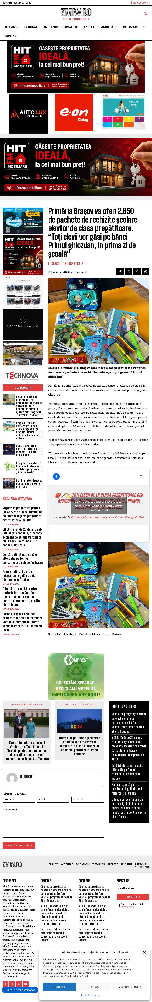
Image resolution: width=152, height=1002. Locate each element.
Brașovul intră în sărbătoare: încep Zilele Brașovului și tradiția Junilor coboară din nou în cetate (27, 430)
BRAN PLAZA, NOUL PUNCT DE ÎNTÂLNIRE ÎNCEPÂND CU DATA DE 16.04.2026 (28, 450)
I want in (131, 897)
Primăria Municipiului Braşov (90, 517)
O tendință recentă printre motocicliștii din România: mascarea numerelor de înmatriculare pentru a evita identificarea (21, 597)
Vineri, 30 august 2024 (129, 517)
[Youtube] (26, 984)
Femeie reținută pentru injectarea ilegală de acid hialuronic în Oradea (19, 575)
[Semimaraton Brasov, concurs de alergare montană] (9, 483)
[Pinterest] (137, 271)
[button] (144, 952)
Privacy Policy (127, 906)
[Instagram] (12, 984)
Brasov (56, 263)
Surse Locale (11, 634)
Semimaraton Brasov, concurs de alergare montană (29, 483)
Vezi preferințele (130, 986)
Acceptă (59, 986)
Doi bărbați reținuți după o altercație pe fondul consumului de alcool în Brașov (23, 558)
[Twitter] (128, 271)
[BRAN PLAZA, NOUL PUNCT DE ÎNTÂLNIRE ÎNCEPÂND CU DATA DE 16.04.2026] (9, 449)
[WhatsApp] (145, 271)
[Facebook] (120, 271)
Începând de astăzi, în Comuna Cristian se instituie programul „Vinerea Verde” (29, 467)
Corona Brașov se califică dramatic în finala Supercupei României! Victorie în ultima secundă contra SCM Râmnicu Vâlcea (22, 622)
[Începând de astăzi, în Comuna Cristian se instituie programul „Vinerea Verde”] (9, 466)
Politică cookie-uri (90, 995)
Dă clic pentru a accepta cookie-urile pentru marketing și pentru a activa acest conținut (99, 506)
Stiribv (67, 272)
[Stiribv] (50, 272)
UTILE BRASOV (11, 524)
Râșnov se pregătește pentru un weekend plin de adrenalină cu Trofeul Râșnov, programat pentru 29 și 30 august (22, 514)
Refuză (94, 986)
